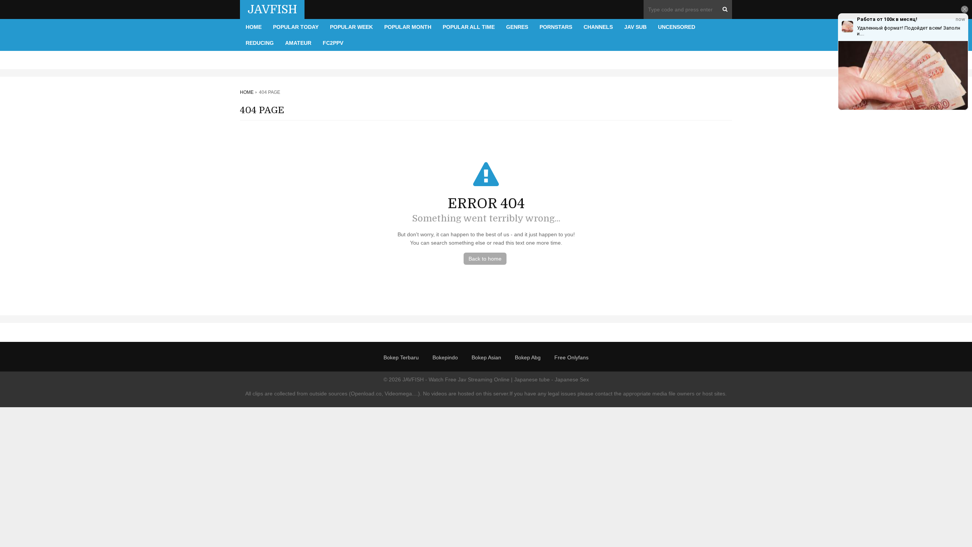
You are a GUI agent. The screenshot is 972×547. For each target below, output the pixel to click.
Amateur (298, 43)
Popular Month (407, 27)
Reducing (260, 43)
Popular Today (296, 27)
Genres (517, 27)
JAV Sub (635, 27)
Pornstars (556, 27)
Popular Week (351, 27)
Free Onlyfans (571, 357)
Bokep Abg (528, 357)
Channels (598, 27)
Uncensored (676, 27)
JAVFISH (272, 9)
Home (254, 27)
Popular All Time (469, 27)
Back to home (485, 259)
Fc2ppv (333, 43)
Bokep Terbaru (401, 357)
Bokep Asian (486, 357)
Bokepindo (445, 357)
